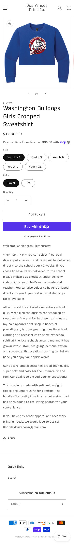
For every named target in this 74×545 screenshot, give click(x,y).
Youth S (36, 157)
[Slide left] (28, 94)
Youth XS (13, 157)
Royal (11, 183)
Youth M (58, 157)
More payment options (37, 236)
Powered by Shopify (50, 537)
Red (28, 183)
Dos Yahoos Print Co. (31, 537)
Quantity (8, 192)
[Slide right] (46, 94)
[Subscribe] (61, 504)
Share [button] (11, 438)
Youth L (12, 167)
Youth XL (35, 167)
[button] (5, 7)
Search (12, 478)
